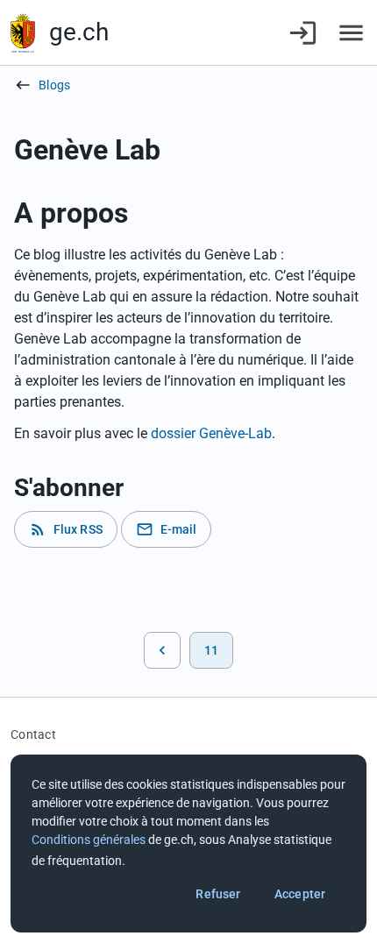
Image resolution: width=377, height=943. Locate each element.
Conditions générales (89, 840)
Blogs (54, 85)
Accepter (299, 894)
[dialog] (188, 843)
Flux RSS (66, 529)
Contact (33, 734)
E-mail (166, 529)
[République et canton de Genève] (23, 33)
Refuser (218, 894)
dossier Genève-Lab (211, 433)
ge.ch (79, 32)
